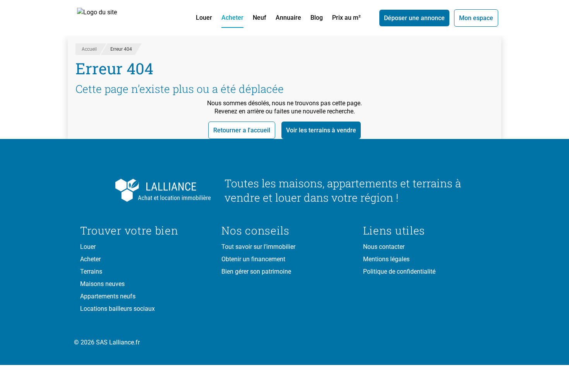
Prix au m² (346, 17)
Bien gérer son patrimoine (256, 271)
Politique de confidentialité (399, 271)
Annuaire (288, 17)
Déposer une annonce (414, 18)
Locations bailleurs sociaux (117, 308)
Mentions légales (386, 259)
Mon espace (476, 18)
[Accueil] (106, 18)
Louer (204, 17)
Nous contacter (383, 246)
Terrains (91, 271)
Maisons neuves (102, 284)
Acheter (232, 17)
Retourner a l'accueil (241, 130)
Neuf (259, 17)
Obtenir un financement (253, 259)
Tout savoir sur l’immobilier (258, 246)
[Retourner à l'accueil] (146, 190)
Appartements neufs (107, 296)
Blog (316, 17)
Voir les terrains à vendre (321, 130)
